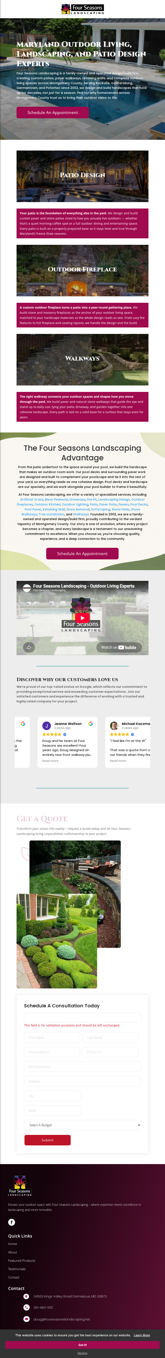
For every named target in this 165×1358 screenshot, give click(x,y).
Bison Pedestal (56, 499)
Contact (13, 1277)
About (12, 1252)
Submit (47, 1140)
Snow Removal (78, 509)
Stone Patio (121, 509)
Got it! (82, 1345)
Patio (94, 504)
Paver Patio (108, 504)
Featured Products (21, 1260)
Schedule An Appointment (53, 112)
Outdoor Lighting (75, 504)
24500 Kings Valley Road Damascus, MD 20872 (70, 1296)
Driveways (77, 499)
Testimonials (17, 1269)
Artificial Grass (31, 499)
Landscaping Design (114, 499)
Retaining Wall (54, 509)
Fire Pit (92, 499)
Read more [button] (31, 761)
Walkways (81, 514)
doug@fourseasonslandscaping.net (62, 1319)
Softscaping (100, 509)
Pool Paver (33, 509)
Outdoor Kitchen (47, 504)
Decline (82, 1353)
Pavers (123, 504)
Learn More (142, 1335)
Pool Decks (139, 504)
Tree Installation (51, 514)
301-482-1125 (43, 1307)
